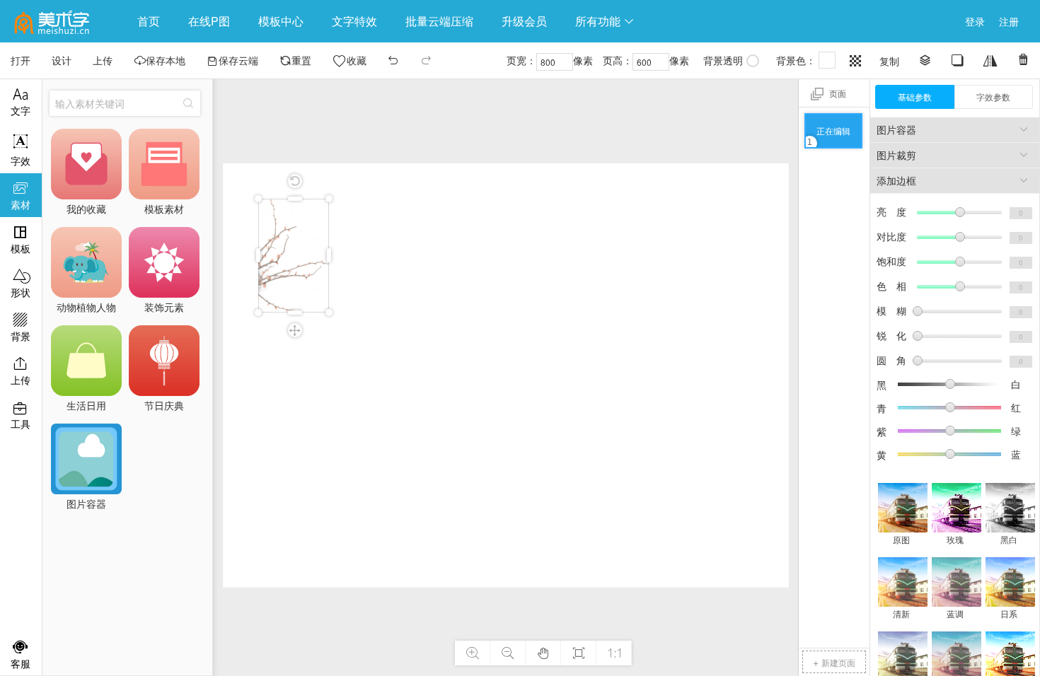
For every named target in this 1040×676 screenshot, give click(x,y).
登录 (975, 21)
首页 (148, 21)
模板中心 (281, 21)
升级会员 (524, 21)
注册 (1009, 21)
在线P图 (209, 21)
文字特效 (354, 21)
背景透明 (723, 60)
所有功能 (605, 21)
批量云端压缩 (439, 21)
